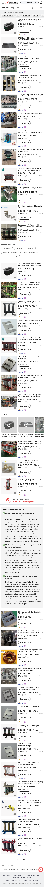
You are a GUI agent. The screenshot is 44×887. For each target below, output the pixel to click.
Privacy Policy (27, 880)
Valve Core (19, 248)
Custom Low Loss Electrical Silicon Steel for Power (30, 376)
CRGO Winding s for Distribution (29, 820)
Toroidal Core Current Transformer (31, 870)
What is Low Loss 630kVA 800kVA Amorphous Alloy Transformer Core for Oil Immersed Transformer (9, 435)
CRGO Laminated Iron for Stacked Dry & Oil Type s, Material (30, 169)
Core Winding (7, 248)
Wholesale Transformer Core (11, 253)
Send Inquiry (24, 31)
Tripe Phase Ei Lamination (30, 207)
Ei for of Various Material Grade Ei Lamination (28, 688)
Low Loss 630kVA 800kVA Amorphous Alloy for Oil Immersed (30, 20)
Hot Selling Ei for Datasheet (29, 707)
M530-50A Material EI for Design (27, 745)
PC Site (23, 878)
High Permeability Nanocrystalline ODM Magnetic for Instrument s (30, 650)
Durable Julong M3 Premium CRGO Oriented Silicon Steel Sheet (30, 226)
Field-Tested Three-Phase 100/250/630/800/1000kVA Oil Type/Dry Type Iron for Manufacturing (30, 131)
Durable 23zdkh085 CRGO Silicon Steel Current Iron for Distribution (30, 188)
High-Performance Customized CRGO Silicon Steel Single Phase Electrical (29, 76)
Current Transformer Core (10, 870)
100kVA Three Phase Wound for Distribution (29, 669)
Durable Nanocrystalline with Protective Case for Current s (28, 461)
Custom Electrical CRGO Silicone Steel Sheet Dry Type (29, 283)
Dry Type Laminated (30, 113)
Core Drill (35, 15)
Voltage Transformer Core (11, 257)
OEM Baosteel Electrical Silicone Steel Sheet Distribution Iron (30, 631)
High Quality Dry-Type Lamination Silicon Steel (28, 726)
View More (21, 859)
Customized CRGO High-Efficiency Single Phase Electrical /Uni (30, 95)
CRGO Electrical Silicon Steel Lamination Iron (30, 39)
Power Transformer (7, 15)
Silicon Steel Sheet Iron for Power (30, 357)
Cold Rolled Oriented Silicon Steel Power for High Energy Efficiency (30, 57)
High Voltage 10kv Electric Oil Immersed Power (30, 839)
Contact (35, 880)
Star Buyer (16, 878)
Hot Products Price (18, 875)
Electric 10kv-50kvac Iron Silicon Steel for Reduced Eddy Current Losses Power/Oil (30, 338)
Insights (28, 878)
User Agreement (16, 880)
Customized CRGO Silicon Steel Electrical (30, 150)
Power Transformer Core (30, 253)
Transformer (26, 15)
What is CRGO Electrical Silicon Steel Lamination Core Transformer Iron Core (25, 435)
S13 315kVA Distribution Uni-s (29, 613)
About (8, 880)
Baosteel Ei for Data (30, 320)
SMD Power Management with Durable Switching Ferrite (30, 801)
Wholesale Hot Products (33, 875)
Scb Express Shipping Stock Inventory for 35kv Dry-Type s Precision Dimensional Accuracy (30, 782)
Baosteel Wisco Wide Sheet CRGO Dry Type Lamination (29, 302)
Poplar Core (30, 248)
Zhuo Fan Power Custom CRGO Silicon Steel (29, 480)
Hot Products (7, 875)
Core (18, 15)
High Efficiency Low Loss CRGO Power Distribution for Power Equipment (30, 442)
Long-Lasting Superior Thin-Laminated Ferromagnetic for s (29, 395)
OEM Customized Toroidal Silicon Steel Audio (29, 763)
